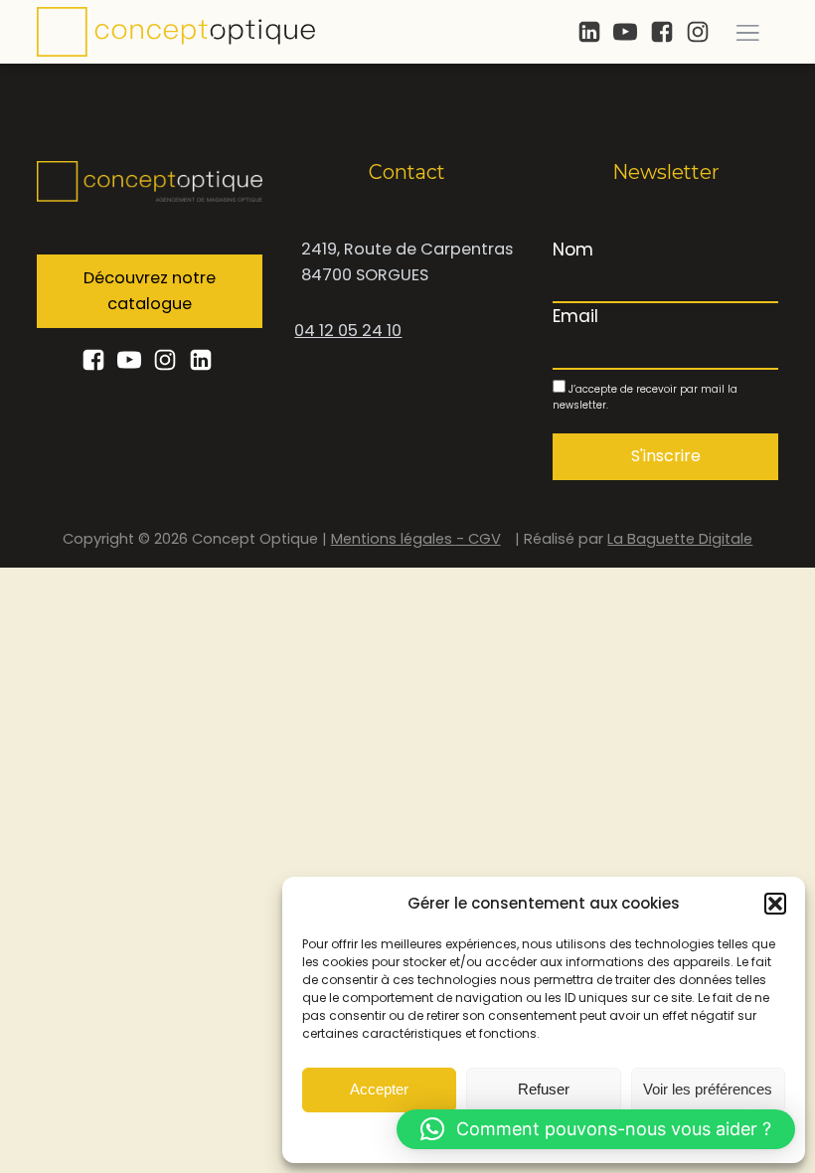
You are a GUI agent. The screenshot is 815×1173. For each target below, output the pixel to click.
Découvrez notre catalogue (149, 290)
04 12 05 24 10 (348, 330)
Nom (573, 249)
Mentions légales (393, 539)
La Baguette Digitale (679, 539)
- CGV (478, 539)
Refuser (544, 1089)
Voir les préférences (707, 1089)
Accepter (379, 1089)
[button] (775, 904)
